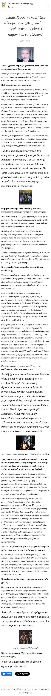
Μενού (47, 5)
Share (8, 674)
